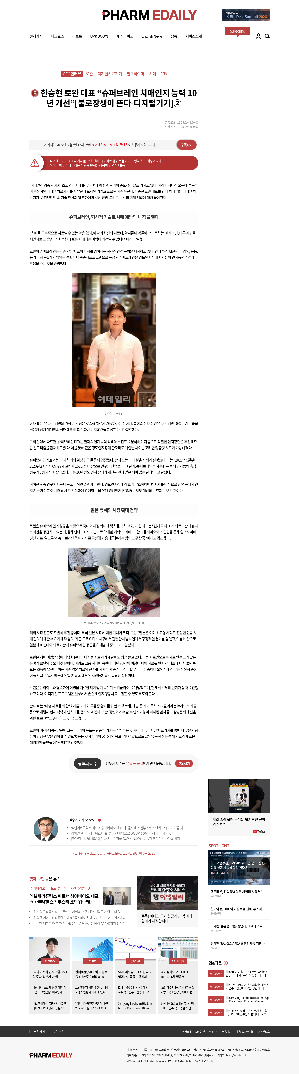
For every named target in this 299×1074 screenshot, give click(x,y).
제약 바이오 (124, 36)
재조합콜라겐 (57, 888)
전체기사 (36, 36)
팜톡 (174, 36)
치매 (152, 74)
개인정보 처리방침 (244, 1031)
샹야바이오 (38, 888)
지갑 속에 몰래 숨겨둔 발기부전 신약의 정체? (239, 822)
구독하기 (187, 144)
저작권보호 (264, 1031)
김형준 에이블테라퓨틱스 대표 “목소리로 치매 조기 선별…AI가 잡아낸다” (80, 917)
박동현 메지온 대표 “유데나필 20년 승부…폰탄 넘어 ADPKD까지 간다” (79, 923)
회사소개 (186, 1031)
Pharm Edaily (51, 1055)
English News (152, 36)
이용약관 (226, 1031)
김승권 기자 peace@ (82, 819)
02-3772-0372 (196, 1055)
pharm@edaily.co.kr (236, 1055)
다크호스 (57, 36)
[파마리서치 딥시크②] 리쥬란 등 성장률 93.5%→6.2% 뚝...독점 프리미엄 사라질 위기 (125, 838)
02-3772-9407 (181, 1055)
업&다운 (135, 961)
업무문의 (213, 1031)
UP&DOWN (99, 36)
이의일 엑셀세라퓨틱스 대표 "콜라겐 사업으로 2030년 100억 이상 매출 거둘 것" (122, 833)
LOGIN (257, 36)
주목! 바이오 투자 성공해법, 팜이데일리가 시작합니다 (166, 918)
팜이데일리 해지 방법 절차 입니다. (73, 1031)
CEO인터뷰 (72, 74)
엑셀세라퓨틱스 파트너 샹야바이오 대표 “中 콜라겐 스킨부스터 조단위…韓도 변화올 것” (127, 827)
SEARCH (267, 36)
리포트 (77, 36)
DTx (163, 74)
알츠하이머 (135, 74)
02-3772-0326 (154, 1055)
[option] (85, 1031)
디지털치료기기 (109, 74)
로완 (89, 74)
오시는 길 (200, 1031)
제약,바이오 (177, 961)
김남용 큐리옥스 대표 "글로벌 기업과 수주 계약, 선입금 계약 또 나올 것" (79, 911)
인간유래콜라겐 (80, 888)
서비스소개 (194, 36)
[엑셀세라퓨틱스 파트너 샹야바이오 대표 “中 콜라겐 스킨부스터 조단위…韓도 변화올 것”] (117, 895)
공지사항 (39, 1031)
